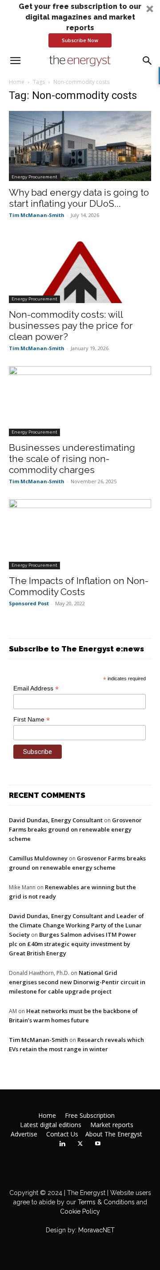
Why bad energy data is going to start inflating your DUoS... (79, 198)
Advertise (24, 1134)
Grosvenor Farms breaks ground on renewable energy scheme (75, 829)
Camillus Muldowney (38, 858)
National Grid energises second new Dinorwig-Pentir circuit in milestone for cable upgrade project (77, 982)
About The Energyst (113, 1134)
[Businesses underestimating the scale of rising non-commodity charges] (80, 401)
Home (16, 82)
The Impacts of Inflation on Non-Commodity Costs (78, 586)
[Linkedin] (62, 1144)
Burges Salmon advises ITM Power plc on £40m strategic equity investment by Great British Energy (72, 944)
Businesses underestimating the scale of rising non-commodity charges (72, 458)
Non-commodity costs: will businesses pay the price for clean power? (71, 325)
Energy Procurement (34, 176)
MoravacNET (96, 1230)
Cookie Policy (80, 1211)
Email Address (36, 688)
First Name (31, 719)
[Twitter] (80, 1144)
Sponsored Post (29, 603)
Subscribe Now (80, 40)
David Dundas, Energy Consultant (56, 820)
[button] (80, 24)
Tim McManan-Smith (36, 215)
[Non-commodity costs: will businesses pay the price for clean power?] (80, 268)
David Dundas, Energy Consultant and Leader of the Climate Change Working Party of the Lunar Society (76, 925)
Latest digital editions (50, 1125)
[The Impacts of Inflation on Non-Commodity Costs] (80, 534)
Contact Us (62, 1134)
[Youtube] (97, 1144)
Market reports (111, 1125)
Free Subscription (90, 1116)
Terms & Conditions (105, 1202)
